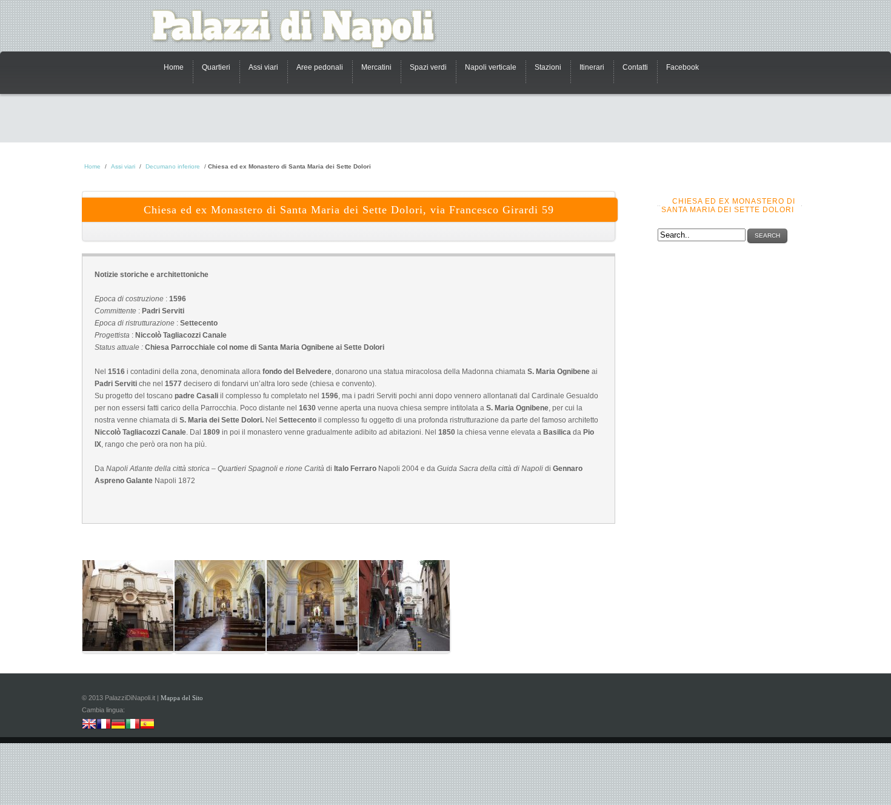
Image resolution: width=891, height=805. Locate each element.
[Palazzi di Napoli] (300, 28)
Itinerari (591, 67)
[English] (89, 725)
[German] (118, 725)
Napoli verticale (490, 67)
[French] (103, 725)
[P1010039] (220, 630)
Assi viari (263, 67)
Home (174, 67)
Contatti (635, 67)
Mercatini (376, 67)
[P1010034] (128, 630)
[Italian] (132, 725)
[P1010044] (404, 630)
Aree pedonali (319, 67)
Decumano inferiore (172, 166)
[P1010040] (312, 630)
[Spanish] (147, 725)
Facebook (682, 67)
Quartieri (216, 67)
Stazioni (548, 67)
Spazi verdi (428, 67)
